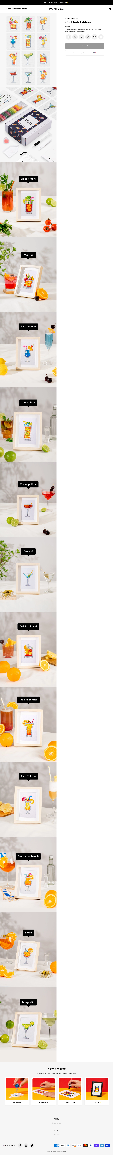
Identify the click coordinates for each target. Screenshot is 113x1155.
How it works (56, 1127)
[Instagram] (26, 1145)
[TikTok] (32, 1145)
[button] (3, 9)
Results (56, 1131)
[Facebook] (20, 1145)
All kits (56, 1119)
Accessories (56, 1123)
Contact (56, 1135)
